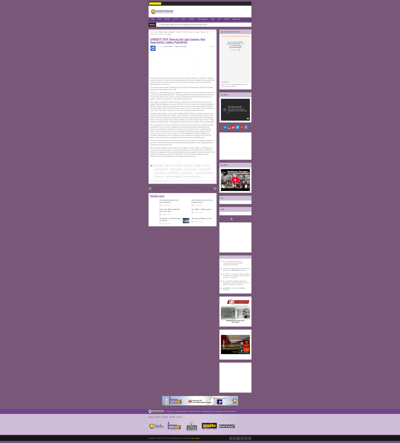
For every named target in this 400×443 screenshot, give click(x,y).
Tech (219, 19)
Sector (175, 19)
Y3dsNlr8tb (241, 288)
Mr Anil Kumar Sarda (190, 169)
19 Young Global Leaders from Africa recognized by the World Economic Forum (183, 24)
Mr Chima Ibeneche (160, 173)
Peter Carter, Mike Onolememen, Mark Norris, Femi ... (169, 210)
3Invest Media (168, 46)
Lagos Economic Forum (161, 169)
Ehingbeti (198, 165)
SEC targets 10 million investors (201, 209)
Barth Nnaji (169, 165)
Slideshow (184, 46)
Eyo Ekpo (206, 165)
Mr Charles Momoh (204, 169)
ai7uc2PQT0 (226, 288)
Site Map (172, 417)
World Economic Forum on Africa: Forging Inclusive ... (202, 201)
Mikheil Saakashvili (176, 169)
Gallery (226, 19)
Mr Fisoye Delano (174, 173)
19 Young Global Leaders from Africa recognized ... (169, 201)
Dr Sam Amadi (189, 165)
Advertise (158, 417)
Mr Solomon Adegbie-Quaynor (204, 173)
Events (183, 19)
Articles (167, 19)
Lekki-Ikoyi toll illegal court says (201, 218)
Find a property (203, 19)
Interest (191, 19)
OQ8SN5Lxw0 (235, 270)
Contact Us (179, 417)
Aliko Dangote (159, 165)
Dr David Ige (178, 165)
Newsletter (236, 19)
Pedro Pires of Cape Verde (174, 176)
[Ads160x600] (235, 219)
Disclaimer (165, 417)
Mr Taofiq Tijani (159, 176)
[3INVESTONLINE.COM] (162, 14)
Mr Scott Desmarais (187, 173)
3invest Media (195, 438)
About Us (151, 417)
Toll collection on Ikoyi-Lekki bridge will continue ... (170, 219)
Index (212, 19)
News (159, 19)
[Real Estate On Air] (200, 401)
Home (153, 19)
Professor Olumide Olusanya (192, 176)
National (171, 32)
